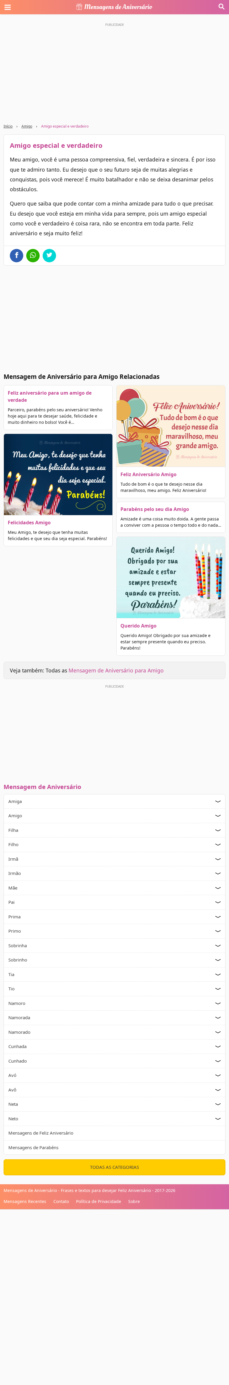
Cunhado (17, 1061)
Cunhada (17, 1046)
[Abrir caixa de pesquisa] (221, 7)
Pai (11, 902)
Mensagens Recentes (25, 1201)
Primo (14, 931)
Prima (14, 917)
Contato (61, 1201)
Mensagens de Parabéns (33, 1147)
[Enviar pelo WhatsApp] (33, 255)
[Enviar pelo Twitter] (49, 255)
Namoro (16, 1003)
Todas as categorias (114, 1167)
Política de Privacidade (98, 1201)
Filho (13, 844)
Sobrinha (17, 945)
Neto (13, 1119)
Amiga (15, 801)
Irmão (14, 873)
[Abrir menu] (7, 7)
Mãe (12, 888)
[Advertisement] (114, 732)
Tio (11, 989)
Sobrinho (17, 960)
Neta (13, 1104)
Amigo (26, 126)
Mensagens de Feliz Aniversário (40, 1133)
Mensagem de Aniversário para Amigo (116, 670)
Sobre (134, 1201)
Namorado (19, 1032)
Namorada (19, 1017)
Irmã (13, 859)
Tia (11, 974)
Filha (13, 830)
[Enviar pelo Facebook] (16, 255)
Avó (12, 1075)
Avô (12, 1090)
